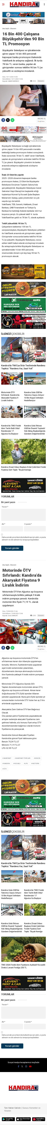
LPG (26, 763)
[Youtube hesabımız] (30, 1066)
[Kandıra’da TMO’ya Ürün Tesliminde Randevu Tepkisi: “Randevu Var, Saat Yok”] (23, 349)
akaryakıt (7, 758)
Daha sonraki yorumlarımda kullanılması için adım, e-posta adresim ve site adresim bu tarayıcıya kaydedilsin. (24, 538)
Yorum (5, 507)
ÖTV (5, 769)
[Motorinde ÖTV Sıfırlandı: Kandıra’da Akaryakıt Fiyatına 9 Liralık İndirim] (12, 380)
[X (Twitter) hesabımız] (22, 1066)
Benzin (37, 758)
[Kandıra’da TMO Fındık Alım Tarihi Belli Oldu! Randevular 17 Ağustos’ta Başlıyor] (12, 414)
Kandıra (7, 763)
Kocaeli (17, 763)
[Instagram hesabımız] (26, 1066)
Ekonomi (41, 81)
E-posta (28, 524)
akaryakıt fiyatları (23, 758)
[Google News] (41, 121)
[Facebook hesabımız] (18, 1066)
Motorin (36, 763)
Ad (3, 524)
